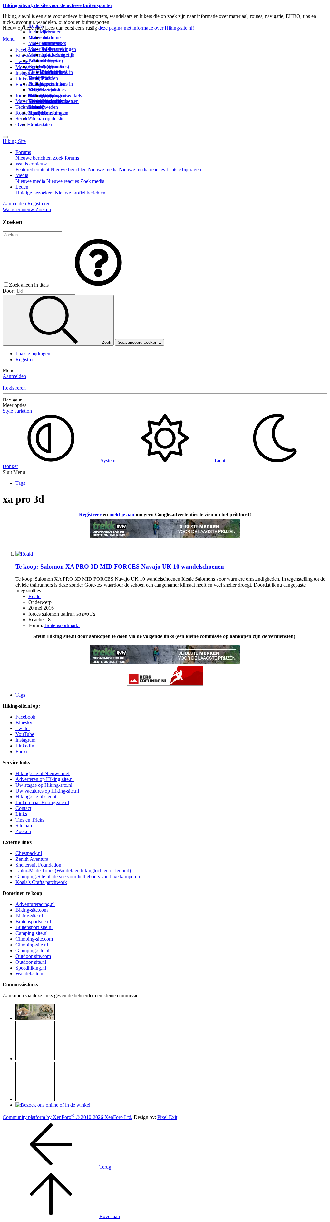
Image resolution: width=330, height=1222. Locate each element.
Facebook (25, 49)
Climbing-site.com (34, 939)
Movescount (28, 67)
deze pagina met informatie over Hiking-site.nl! (146, 28)
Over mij (50, 43)
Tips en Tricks (29, 819)
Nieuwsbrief (40, 113)
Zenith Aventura (31, 859)
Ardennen (51, 31)
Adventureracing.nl (35, 904)
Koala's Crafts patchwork (41, 882)
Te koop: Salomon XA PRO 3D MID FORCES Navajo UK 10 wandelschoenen (119, 566)
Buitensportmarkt (62, 625)
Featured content (32, 169)
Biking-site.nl (29, 915)
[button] (98, 284)
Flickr (21, 84)
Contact (36, 124)
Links (21, 814)
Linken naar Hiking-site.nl (42, 802)
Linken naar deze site (53, 86)
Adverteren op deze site (53, 52)
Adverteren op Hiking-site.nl (44, 779)
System (108, 460)
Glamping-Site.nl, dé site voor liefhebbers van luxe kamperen (77, 876)
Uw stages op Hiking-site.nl (43, 785)
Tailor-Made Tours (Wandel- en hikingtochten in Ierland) (73, 870)
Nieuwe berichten (33, 158)
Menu (9, 39)
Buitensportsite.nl (33, 921)
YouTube (24, 734)
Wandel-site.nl (29, 973)
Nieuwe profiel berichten (80, 192)
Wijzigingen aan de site (53, 98)
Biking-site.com (31, 910)
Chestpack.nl (28, 853)
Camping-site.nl (31, 933)
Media (21, 175)
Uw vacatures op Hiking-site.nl (47, 791)
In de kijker (40, 31)
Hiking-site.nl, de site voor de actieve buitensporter (57, 5)
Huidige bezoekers (34, 192)
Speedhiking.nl (30, 968)
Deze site (37, 37)
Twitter (22, 728)
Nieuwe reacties (62, 181)
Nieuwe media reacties (142, 169)
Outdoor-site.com (33, 956)
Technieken (27, 107)
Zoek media (92, 181)
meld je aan (121, 514)
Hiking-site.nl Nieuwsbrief (42, 773)
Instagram (25, 73)
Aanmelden (14, 376)
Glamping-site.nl (32, 950)
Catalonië (51, 37)
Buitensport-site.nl (34, 927)
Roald (34, 596)
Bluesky (23, 722)
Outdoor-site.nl (30, 962)
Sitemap (36, 107)
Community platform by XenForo (67, 1117)
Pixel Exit (167, 1117)
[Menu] (5, 137)
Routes (35, 26)
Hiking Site (14, 141)
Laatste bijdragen (183, 169)
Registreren (14, 387)
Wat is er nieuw (31, 163)
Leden (21, 187)
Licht (220, 460)
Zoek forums (66, 158)
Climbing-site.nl (31, 944)
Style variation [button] (17, 411)
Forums (23, 152)
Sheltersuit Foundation (38, 865)
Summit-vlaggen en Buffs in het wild (53, 69)
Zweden (49, 107)
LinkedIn (24, 745)
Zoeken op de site (46, 118)
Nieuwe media (103, 169)
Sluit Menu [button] (14, 472)
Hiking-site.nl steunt (35, 796)
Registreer (25, 359)
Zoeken (23, 831)
